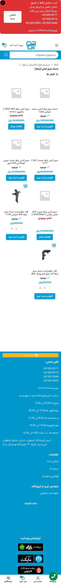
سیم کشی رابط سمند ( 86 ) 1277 (45, 162)
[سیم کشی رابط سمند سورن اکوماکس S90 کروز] (16, 144)
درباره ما (54, 469)
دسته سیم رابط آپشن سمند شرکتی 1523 (45, 110)
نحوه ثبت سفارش (49, 493)
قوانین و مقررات (50, 476)
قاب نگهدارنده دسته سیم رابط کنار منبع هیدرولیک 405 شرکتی (44, 273)
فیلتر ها (51, 74)
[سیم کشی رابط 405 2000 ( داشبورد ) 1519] (16, 93)
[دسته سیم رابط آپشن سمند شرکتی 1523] (44, 93)
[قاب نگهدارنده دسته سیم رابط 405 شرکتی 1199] (16, 195)
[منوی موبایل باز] (56, 45)
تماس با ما (12, 17)
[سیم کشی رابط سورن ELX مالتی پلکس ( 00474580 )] (44, 195)
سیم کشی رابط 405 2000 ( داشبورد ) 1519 (16, 110)
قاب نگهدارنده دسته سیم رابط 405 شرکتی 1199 (16, 213)
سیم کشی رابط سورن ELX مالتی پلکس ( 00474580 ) (45, 213)
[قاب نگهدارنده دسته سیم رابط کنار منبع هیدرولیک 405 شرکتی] (44, 254)
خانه (56, 65)
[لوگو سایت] (31, 45)
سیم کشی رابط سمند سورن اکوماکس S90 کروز (16, 162)
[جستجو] (6, 55)
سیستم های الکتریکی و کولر (36, 65)
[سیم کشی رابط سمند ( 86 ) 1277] (44, 144)
